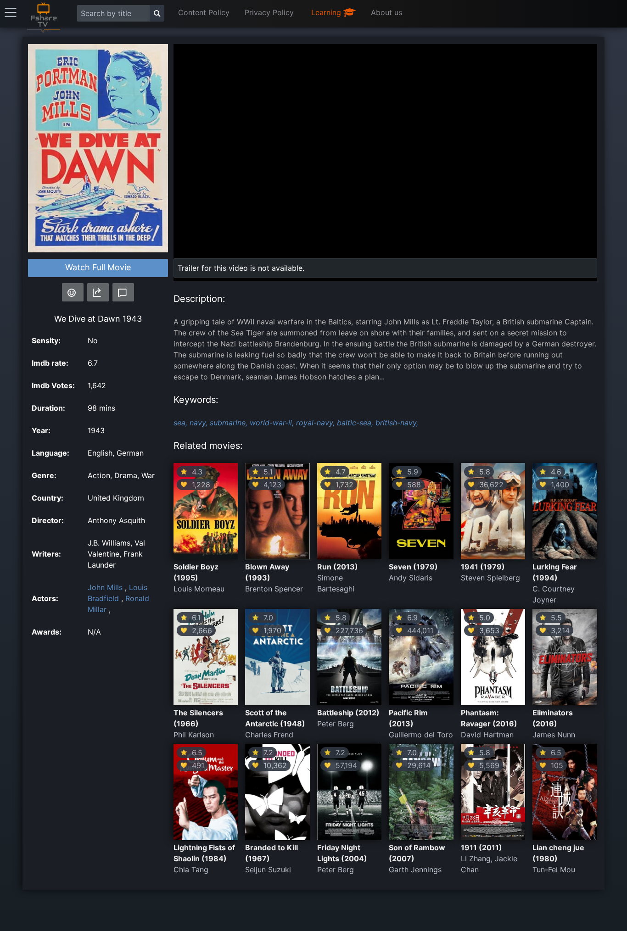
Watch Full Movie (98, 267)
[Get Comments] (123, 292)
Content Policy (204, 12)
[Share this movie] (98, 292)
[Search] (157, 13)
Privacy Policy (269, 12)
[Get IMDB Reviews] (73, 292)
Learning (327, 12)
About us (386, 12)
